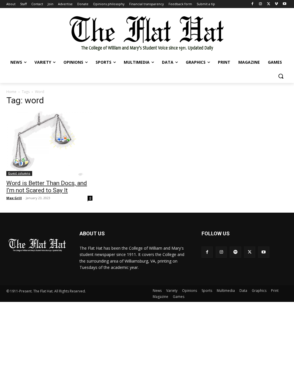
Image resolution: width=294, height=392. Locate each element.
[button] (281, 76)
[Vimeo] (276, 4)
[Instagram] (260, 4)
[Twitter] (268, 4)
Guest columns (19, 173)
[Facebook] (252, 4)
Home (11, 91)
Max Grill (14, 198)
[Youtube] (284, 4)
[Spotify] (235, 252)
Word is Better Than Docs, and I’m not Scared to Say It (46, 187)
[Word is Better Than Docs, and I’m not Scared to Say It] (49, 143)
